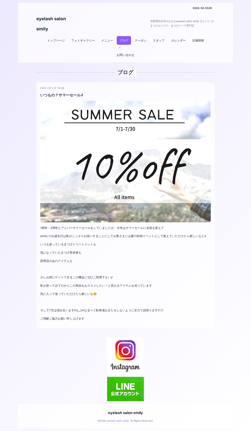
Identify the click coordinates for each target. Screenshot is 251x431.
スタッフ (159, 40)
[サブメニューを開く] (120, 47)
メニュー (107, 40)
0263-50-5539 (202, 8)
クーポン (140, 40)
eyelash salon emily (125, 413)
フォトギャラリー (83, 40)
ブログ (123, 40)
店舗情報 (198, 40)
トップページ (56, 40)
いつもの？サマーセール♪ (61, 95)
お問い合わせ (125, 55)
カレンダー (178, 40)
